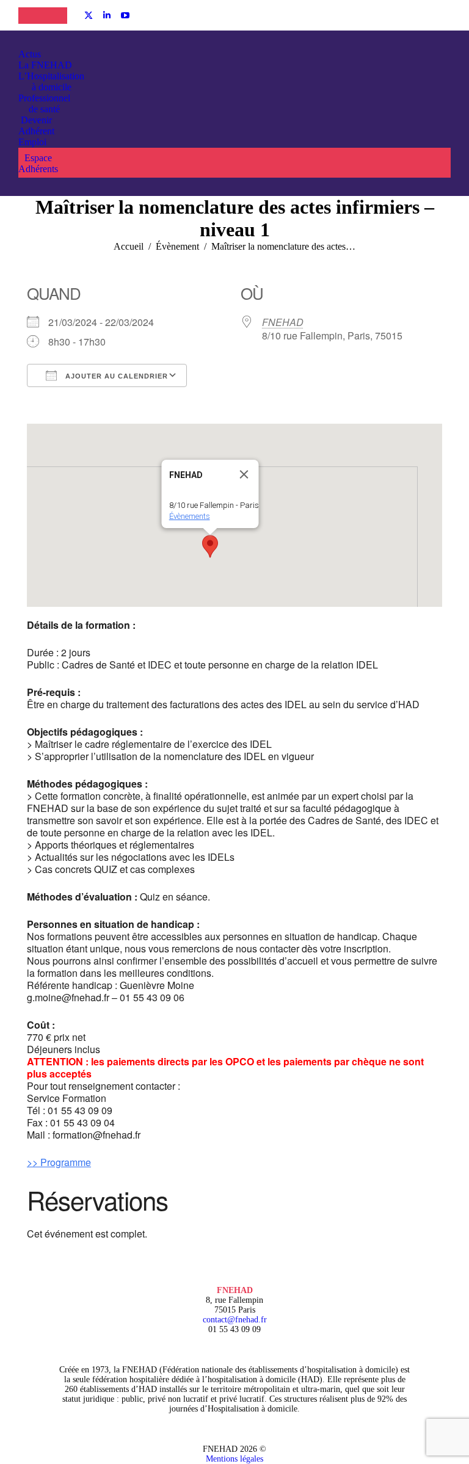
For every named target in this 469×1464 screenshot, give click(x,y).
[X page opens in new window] (88, 15)
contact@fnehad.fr (235, 1319)
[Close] (244, 474)
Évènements (189, 516)
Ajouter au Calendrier (115, 376)
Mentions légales (234, 1458)
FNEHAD (283, 322)
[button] (210, 546)
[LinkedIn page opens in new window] (107, 15)
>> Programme (59, 1162)
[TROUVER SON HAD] (55, 15)
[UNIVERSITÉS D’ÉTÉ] (30, 15)
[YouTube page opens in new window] (125, 15)
